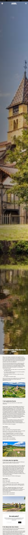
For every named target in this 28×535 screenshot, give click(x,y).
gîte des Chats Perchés (12, 487)
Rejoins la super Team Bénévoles (9, 0)
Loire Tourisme (18, 365)
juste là (14, 424)
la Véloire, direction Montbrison (8, 408)
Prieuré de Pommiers (9, 433)
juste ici (19, 475)
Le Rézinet (9, 435)
